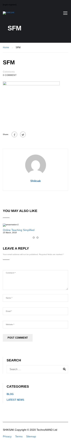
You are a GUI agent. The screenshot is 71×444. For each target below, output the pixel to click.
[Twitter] (23, 134)
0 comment (9, 75)
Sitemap (31, 436)
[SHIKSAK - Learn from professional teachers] (8, 13)
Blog (10, 394)
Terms (19, 436)
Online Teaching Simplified (18, 229)
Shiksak (35, 180)
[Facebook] (14, 134)
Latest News (15, 399)
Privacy (7, 436)
